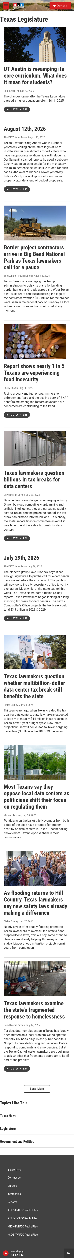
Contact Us (14, 1177)
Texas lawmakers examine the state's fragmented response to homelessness (34, 1010)
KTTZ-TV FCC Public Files (23, 1218)
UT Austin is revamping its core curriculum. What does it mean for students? (35, 76)
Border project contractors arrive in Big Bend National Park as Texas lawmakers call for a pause (34, 257)
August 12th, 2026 (25, 129)
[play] (5, 1253)
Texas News (8, 1116)
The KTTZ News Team (15, 137)
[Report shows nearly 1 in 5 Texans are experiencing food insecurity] (35, 341)
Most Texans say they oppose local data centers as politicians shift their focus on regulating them (36, 796)
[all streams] (69, 1253)
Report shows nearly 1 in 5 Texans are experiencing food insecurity (34, 373)
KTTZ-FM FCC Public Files (23, 1210)
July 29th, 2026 (21, 557)
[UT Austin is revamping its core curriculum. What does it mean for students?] (35, 44)
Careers (12, 1185)
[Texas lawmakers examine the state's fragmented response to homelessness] (35, 978)
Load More (37, 1089)
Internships (14, 1194)
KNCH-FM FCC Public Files (23, 1226)
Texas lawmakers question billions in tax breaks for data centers (34, 479)
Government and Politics (17, 1141)
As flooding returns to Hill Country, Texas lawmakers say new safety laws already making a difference (35, 903)
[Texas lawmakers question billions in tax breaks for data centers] (35, 448)
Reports (12, 1202)
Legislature (8, 1129)
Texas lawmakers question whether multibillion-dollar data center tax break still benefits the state (34, 686)
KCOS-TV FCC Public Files (23, 1234)
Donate (62, 5)
